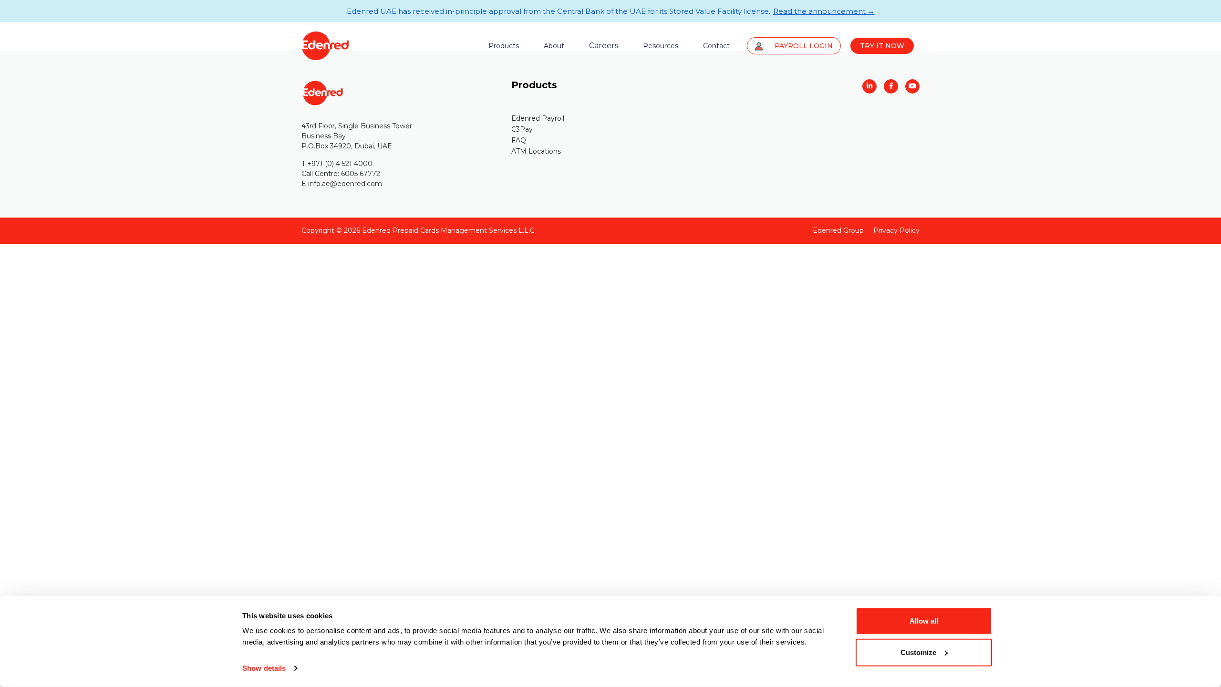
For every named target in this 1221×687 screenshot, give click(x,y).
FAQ (518, 140)
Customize (918, 652)
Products (503, 46)
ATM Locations (536, 151)
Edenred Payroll (537, 118)
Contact (716, 46)
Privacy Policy (896, 230)
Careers (603, 45)
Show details (264, 668)
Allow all (924, 621)
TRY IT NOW (882, 46)
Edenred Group (838, 230)
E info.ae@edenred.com (341, 183)
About (554, 46)
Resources (660, 46)
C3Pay (522, 129)
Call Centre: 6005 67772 (340, 173)
